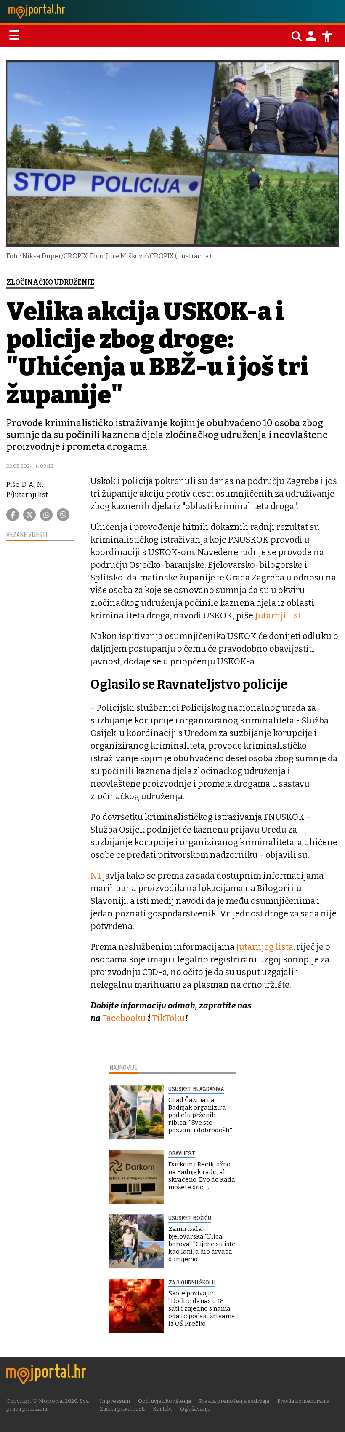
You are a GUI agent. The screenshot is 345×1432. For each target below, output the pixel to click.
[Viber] (63, 514)
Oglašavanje (195, 1408)
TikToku (168, 1018)
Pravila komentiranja (303, 1401)
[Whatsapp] (46, 514)
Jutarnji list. (279, 615)
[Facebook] (12, 514)
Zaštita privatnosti (122, 1408)
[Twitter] (29, 514)
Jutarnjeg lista (264, 947)
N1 (95, 875)
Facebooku (125, 1018)
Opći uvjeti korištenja (164, 1401)
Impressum (115, 1401)
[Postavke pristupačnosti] (327, 36)
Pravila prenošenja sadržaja (234, 1401)
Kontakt (162, 1408)
